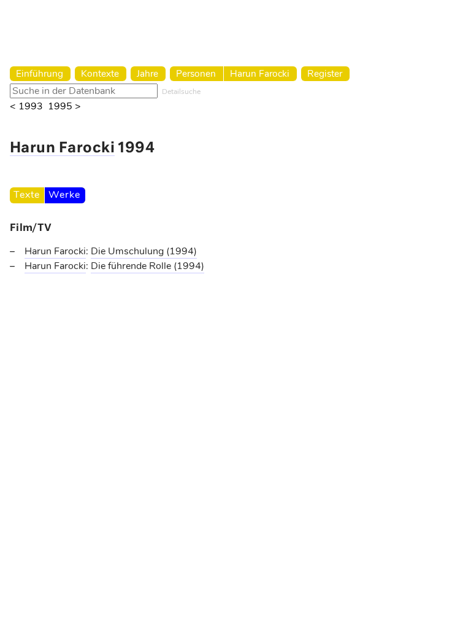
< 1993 (26, 106)
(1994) (181, 251)
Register (324, 73)
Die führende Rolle (132, 266)
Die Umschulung (128, 251)
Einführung (39, 73)
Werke (64, 194)
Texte (26, 194)
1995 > (64, 106)
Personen (196, 73)
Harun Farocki (259, 73)
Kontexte (100, 73)
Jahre (147, 73)
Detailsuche (181, 91)
